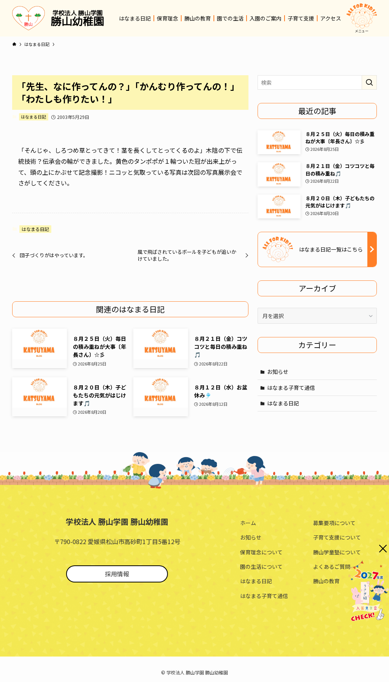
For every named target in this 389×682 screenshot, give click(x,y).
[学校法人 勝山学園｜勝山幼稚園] (28, 18)
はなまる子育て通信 (291, 387)
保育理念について (261, 552)
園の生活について (261, 566)
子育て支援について (337, 537)
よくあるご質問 (331, 566)
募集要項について (334, 523)
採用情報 (117, 573)
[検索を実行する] (369, 82)
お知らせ (277, 371)
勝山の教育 (326, 581)
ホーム (248, 523)
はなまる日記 (33, 117)
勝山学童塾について (337, 552)
